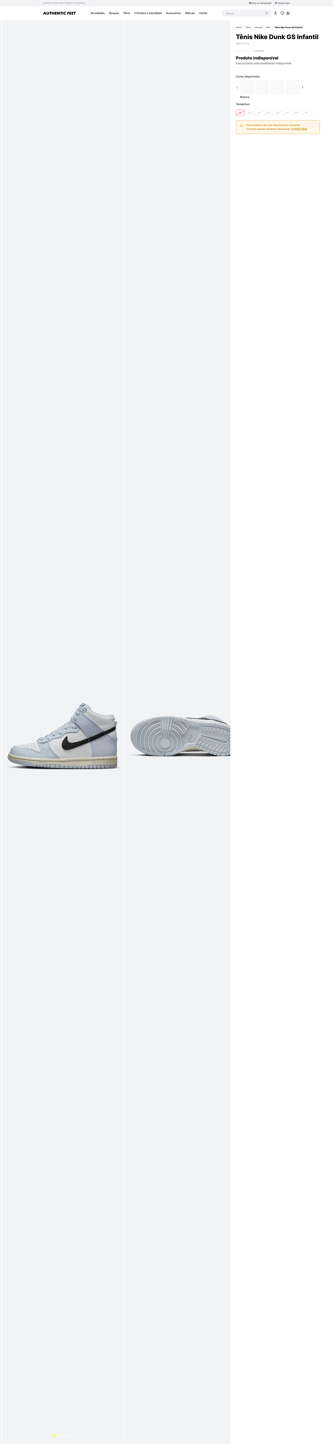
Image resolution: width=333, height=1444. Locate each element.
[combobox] (246, 13)
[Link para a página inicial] (239, 27)
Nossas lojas (284, 3)
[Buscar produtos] (266, 13)
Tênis (248, 27)
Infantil (258, 27)
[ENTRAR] (275, 13)
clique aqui (299, 128)
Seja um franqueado (261, 3)
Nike (268, 27)
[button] (240, 113)
